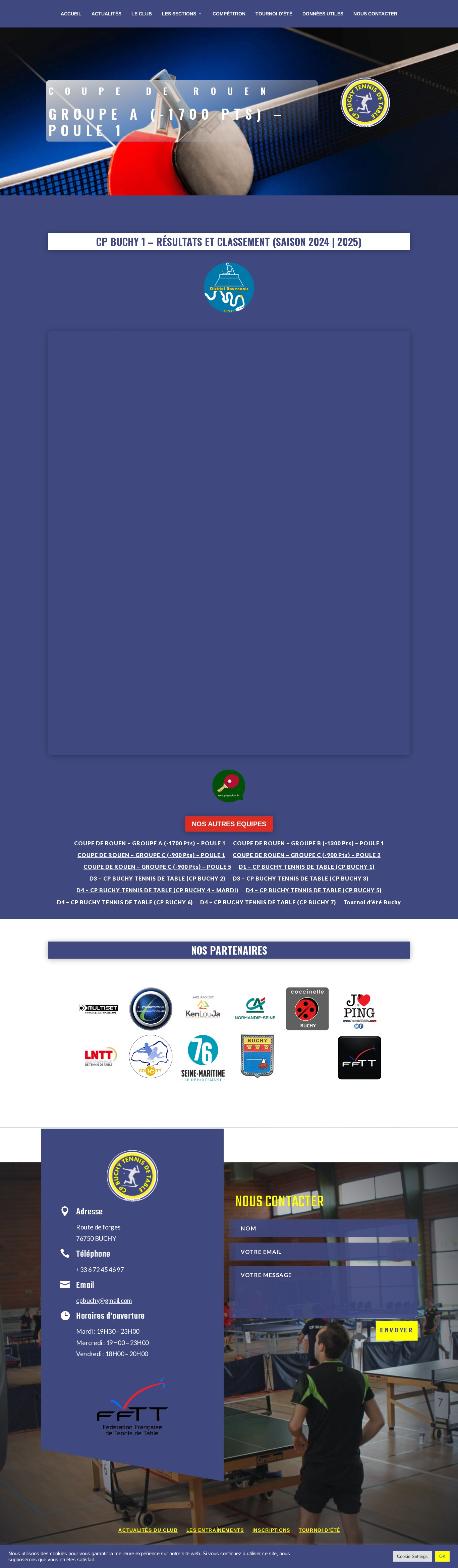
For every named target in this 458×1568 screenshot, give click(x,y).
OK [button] (442, 1556)
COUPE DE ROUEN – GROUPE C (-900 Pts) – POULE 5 (157, 866)
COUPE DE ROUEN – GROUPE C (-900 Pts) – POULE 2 (307, 855)
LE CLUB (141, 13)
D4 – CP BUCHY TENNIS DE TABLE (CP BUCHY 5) (314, 890)
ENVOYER (396, 1330)
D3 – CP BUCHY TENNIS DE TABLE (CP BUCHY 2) (157, 878)
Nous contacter (375, 13)
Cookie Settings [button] (412, 1556)
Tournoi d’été (319, 1530)
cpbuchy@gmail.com (104, 1300)
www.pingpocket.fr (99, 336)
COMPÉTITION (229, 13)
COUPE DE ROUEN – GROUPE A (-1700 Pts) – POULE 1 (150, 843)
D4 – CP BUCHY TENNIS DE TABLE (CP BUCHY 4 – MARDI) (157, 890)
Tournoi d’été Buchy (372, 902)
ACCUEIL (71, 13)
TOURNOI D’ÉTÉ (273, 13)
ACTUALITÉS (106, 13)
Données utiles (322, 13)
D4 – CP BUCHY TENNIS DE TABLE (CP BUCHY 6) (125, 902)
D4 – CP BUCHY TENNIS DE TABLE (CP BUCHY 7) (268, 902)
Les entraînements (215, 1530)
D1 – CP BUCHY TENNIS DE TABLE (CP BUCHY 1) (307, 866)
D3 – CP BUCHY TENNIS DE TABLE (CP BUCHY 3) (300, 878)
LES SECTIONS (179, 13)
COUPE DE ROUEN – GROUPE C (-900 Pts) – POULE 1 (151, 855)
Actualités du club (148, 1530)
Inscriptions (271, 1530)
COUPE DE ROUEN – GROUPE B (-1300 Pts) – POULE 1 (308, 843)
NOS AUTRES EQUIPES (229, 824)
